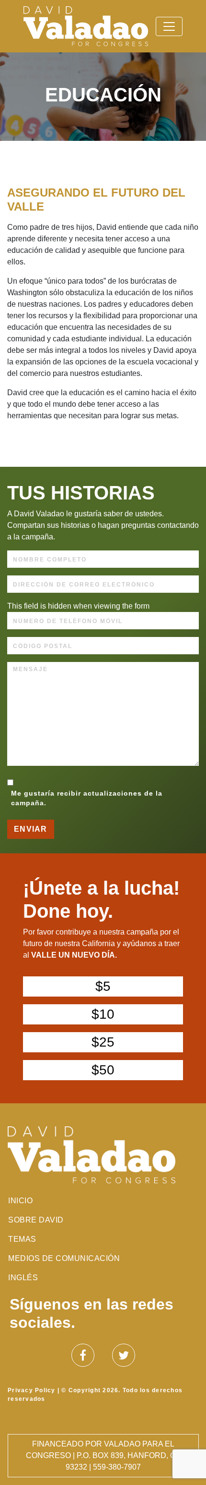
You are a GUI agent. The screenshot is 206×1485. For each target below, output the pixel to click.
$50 (103, 1069)
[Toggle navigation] (169, 26)
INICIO (20, 1201)
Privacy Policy (32, 1390)
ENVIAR (30, 829)
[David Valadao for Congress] (85, 26)
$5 (103, 986)
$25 (103, 1042)
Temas (22, 1239)
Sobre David (36, 1220)
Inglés (23, 1277)
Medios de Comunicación (64, 1258)
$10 (103, 1014)
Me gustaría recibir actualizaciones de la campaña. (86, 798)
